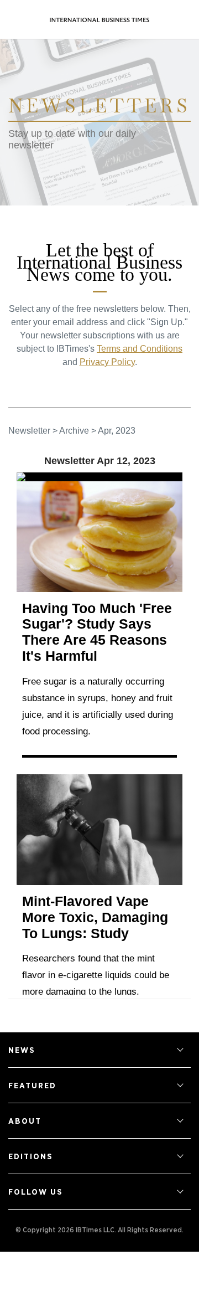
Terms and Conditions (139, 348)
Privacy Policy (107, 362)
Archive (74, 430)
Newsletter (29, 430)
